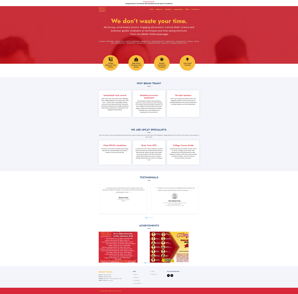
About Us (159, 9)
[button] (145, 217)
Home (151, 9)
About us (136, 277)
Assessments (178, 9)
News (187, 9)
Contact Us (195, 9)
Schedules (168, 9)
